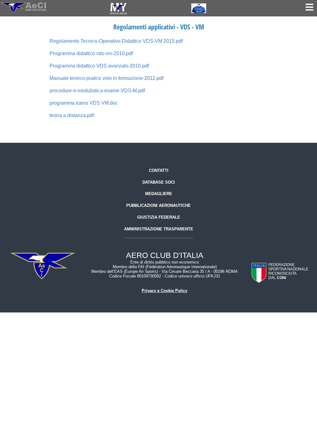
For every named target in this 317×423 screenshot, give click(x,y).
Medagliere (158, 193)
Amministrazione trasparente (158, 229)
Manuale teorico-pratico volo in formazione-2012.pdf (106, 78)
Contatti (158, 170)
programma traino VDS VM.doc (84, 103)
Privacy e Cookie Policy (164, 290)
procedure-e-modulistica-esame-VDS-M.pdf (97, 90)
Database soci (158, 182)
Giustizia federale (158, 217)
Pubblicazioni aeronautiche (158, 205)
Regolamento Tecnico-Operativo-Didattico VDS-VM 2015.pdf (116, 41)
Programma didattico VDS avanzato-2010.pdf (99, 65)
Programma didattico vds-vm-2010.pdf (91, 53)
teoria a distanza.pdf (72, 115)
